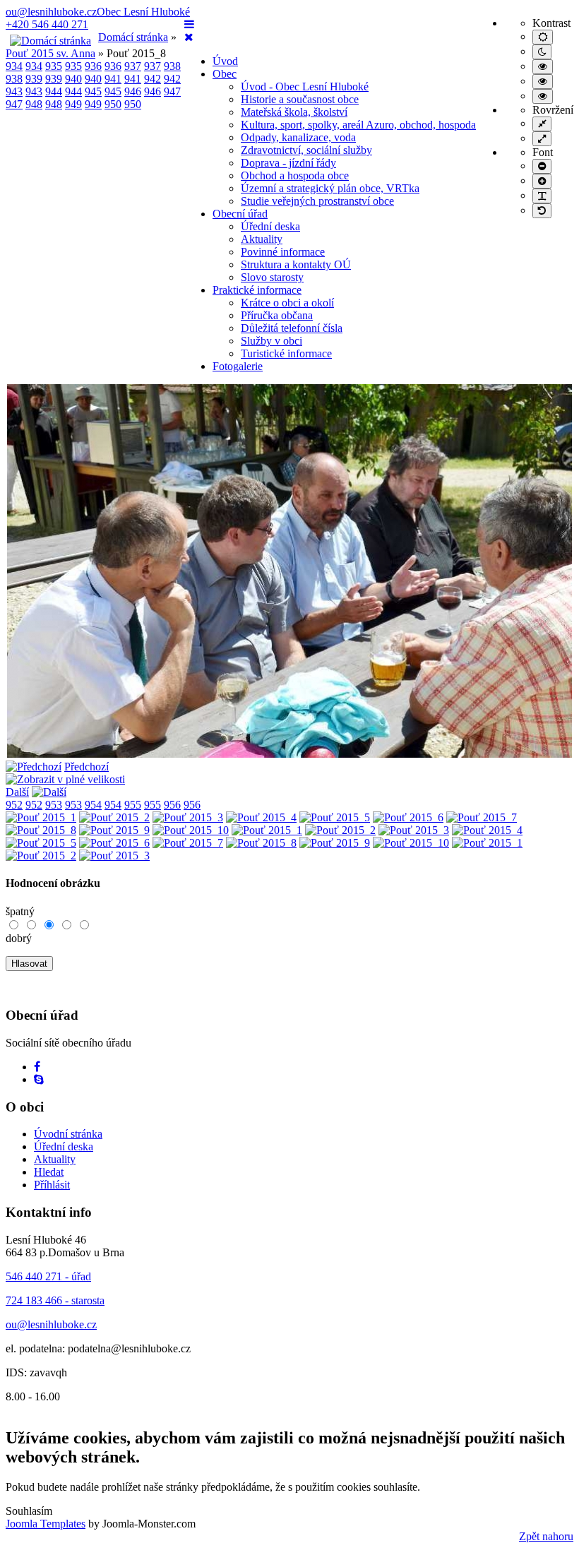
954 (93, 805)
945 (93, 91)
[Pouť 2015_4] (261, 817)
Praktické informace (257, 290)
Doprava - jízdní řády (288, 163)
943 (14, 91)
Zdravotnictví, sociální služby (306, 150)
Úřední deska (270, 226)
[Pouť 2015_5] (334, 817)
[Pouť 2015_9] (114, 830)
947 (172, 91)
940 (73, 79)
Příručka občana (277, 315)
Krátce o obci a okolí (287, 303)
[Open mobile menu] (189, 24)
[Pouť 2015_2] (114, 817)
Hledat (49, 1172)
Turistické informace (286, 353)
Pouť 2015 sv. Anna (50, 53)
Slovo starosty (272, 277)
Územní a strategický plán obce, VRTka (330, 188)
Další (17, 792)
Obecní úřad (240, 214)
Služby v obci (271, 341)
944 (53, 91)
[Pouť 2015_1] (41, 817)
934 (14, 66)
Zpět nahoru (546, 1536)
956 (172, 805)
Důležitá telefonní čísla (291, 328)
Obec (225, 74)
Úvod (225, 61)
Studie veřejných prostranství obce (317, 201)
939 (33, 79)
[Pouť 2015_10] (191, 830)
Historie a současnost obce (300, 99)
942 (152, 79)
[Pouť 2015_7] (481, 817)
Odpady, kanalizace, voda (298, 137)
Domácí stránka (133, 37)
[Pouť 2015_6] (408, 817)
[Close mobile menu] (188, 37)
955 (132, 805)
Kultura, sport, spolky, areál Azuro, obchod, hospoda (358, 125)
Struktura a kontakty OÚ (296, 264)
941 (113, 79)
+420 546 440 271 (47, 24)
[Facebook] (37, 1067)
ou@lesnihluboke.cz (51, 12)
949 (73, 104)
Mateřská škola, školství (294, 112)
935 (53, 66)
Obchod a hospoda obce (295, 175)
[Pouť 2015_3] (188, 817)
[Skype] (39, 1079)
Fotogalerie (238, 366)
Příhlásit (52, 1185)
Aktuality (261, 239)
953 (53, 805)
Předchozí (86, 767)
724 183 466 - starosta (55, 1300)
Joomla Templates (45, 1524)
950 (113, 104)
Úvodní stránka (68, 1134)
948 (33, 104)
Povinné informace (283, 252)
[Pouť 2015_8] (289, 754)
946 (132, 91)
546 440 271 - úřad (48, 1276)
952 (14, 805)
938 (172, 66)
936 (93, 66)
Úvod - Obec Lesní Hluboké (305, 87)
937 (132, 66)
